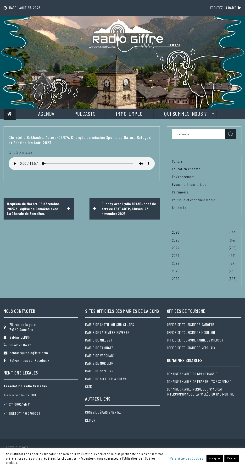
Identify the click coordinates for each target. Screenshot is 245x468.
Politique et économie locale (193, 200)
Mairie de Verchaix (99, 355)
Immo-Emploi (130, 113)
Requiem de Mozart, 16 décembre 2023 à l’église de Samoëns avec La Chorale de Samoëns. (33, 208)
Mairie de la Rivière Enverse (107, 332)
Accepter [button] (214, 458)
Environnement (183, 176)
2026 (175, 232)
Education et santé (186, 168)
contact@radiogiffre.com (29, 352)
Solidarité (179, 207)
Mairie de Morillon (99, 363)
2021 (175, 271)
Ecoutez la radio (224, 8)
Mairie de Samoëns (99, 371)
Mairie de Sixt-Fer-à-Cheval (106, 378)
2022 (175, 263)
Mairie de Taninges (99, 347)
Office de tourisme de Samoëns (191, 324)
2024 (175, 247)
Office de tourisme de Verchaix (191, 347)
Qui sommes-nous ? (185, 113)
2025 (175, 240)
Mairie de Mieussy (98, 340)
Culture (177, 161)
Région (90, 420)
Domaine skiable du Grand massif (192, 373)
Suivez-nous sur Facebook (29, 360)
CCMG (89, 386)
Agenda (46, 113)
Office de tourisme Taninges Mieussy (195, 340)
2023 (175, 255)
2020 (175, 278)
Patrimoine (180, 192)
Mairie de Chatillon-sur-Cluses (109, 324)
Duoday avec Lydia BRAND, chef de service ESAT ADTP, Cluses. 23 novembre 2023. (128, 208)
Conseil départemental (103, 412)
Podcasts (85, 113)
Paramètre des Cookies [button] (186, 458)
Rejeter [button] (231, 458)
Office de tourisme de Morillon (191, 332)
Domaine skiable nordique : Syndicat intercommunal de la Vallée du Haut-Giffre (200, 391)
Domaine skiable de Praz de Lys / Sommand (199, 381)
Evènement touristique (189, 184)
